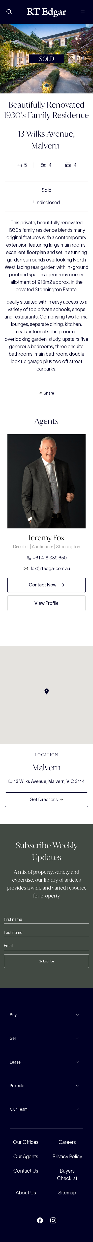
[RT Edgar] (46, 12)
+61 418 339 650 (50, 557)
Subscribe (46, 961)
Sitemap (67, 1192)
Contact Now (43, 584)
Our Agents (25, 1156)
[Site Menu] (83, 11)
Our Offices (25, 1142)
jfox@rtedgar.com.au (50, 568)
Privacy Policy (67, 1156)
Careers (67, 1142)
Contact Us (25, 1171)
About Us (26, 1192)
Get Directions (44, 799)
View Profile (46, 603)
